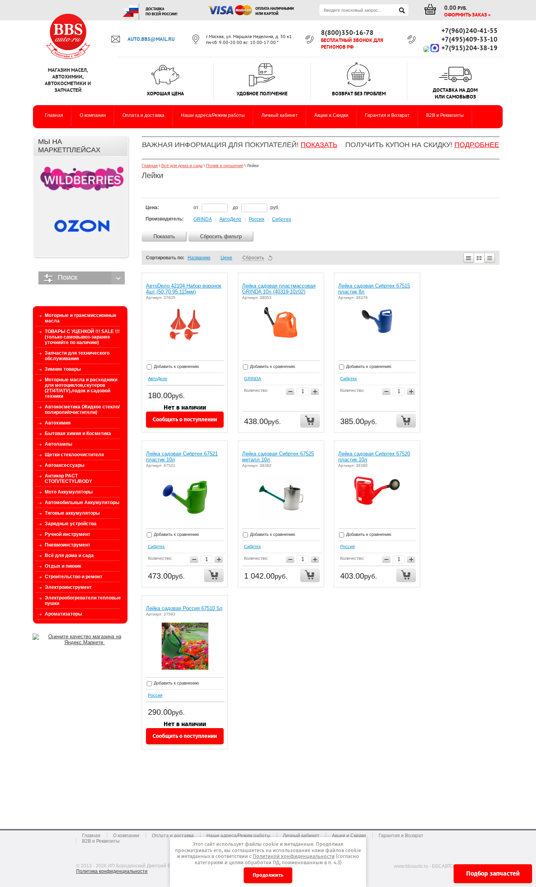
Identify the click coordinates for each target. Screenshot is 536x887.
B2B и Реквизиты (101, 841)
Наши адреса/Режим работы (238, 835)
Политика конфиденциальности (112, 871)
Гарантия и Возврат (401, 835)
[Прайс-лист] (490, 258)
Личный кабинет (301, 835)
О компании (126, 835)
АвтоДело (230, 219)
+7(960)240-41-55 (469, 30)
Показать (319, 145)
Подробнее (476, 145)
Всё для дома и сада (181, 165)
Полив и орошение (224, 165)
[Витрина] (479, 258)
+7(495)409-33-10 (469, 39)
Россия (256, 219)
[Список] (468, 258)
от (196, 207)
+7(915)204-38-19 (469, 48)
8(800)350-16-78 (347, 32)
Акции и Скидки (349, 835)
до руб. (256, 207)
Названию (199, 257)
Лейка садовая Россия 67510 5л (184, 608)
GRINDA (202, 219)
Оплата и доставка (173, 835)
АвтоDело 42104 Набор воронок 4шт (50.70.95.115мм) (183, 289)
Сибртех (281, 219)
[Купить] (310, 421)
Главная (150, 165)
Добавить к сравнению (176, 366)
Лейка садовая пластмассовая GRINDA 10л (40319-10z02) (278, 289)
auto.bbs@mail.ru (151, 39)
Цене (226, 257)
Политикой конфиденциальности (294, 856)
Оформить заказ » (467, 14)
